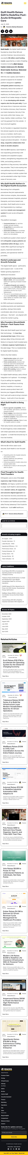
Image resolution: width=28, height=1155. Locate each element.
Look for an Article (8, 521)
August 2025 (5, 621)
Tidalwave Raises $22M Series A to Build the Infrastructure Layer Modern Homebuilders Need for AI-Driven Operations (13, 580)
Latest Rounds (6, 543)
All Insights (5, 538)
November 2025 (6, 614)
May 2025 (5, 629)
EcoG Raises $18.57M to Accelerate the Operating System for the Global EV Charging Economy (13, 572)
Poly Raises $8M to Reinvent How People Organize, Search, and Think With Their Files (12, 831)
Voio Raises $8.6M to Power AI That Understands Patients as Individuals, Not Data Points (13, 872)
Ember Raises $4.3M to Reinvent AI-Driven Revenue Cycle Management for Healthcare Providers (13, 915)
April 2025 (5, 631)
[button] (25, 3)
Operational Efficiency (8, 546)
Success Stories (6, 556)
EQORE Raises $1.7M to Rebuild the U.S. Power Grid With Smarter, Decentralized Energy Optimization (13, 588)
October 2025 (6, 616)
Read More (5, 676)
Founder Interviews (7, 541)
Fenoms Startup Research (14, 27)
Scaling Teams (6, 553)
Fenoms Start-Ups (13, 657)
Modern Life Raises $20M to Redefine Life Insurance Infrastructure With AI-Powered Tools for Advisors (13, 960)
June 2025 (5, 626)
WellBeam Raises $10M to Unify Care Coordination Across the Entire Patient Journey (13, 594)
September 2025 (7, 619)
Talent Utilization (6, 558)
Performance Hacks (7, 548)
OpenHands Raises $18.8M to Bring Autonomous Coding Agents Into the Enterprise (12, 1043)
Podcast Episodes (7, 551)
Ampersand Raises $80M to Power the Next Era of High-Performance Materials (14, 1001)
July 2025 (5, 624)
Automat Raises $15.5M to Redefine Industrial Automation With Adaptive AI (13, 600)
